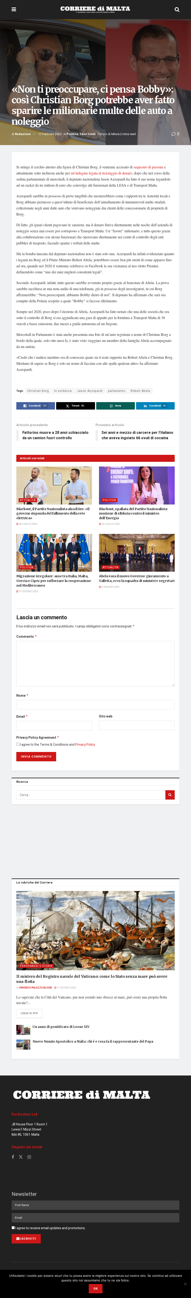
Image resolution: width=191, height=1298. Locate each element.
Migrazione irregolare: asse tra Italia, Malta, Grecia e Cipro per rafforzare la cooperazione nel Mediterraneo (53, 580)
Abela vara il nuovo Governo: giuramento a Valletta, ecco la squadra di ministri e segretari (136, 578)
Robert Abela (140, 391)
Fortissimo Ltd (24, 1114)
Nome (22, 695)
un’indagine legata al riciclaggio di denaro (101, 173)
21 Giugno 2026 (66, 987)
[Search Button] (177, 9)
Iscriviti (28, 1238)
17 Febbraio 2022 (49, 134)
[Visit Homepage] (95, 9)
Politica (72, 134)
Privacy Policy (85, 744)
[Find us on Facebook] (13, 1157)
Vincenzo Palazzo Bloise (35, 987)
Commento (26, 636)
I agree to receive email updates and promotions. (50, 1228)
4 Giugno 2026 (110, 587)
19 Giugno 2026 (28, 591)
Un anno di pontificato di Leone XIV (61, 1027)
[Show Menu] (14, 9)
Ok (95, 1288)
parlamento (116, 391)
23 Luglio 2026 (110, 524)
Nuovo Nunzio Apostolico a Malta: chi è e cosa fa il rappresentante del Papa (93, 1042)
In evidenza (63, 391)
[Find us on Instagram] (29, 1157)
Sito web (105, 716)
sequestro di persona (148, 166)
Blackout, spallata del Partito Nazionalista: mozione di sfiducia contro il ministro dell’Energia (133, 513)
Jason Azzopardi (90, 391)
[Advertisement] (95, 840)
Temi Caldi (87, 134)
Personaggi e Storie (36, 966)
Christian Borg (38, 391)
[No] (185, 1284)
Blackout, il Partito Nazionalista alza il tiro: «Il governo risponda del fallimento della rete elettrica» (52, 513)
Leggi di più (31, 1013)
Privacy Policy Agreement (37, 737)
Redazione (23, 134)
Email (22, 716)
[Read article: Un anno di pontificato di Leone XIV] (23, 1030)
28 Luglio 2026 (27, 524)
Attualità (28, 500)
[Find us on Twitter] (21, 1157)
